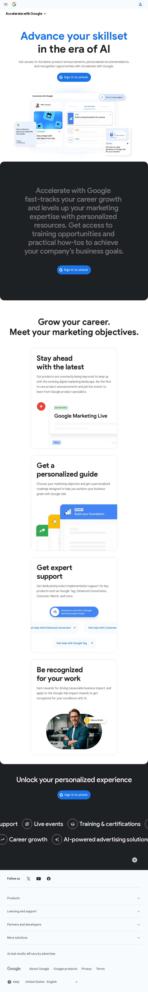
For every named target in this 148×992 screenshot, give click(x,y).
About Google (39, 969)
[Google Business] (14, 4)
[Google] (14, 969)
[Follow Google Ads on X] (28, 878)
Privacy (87, 969)
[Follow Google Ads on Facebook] (48, 878)
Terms (100, 969)
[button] (74, 898)
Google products (65, 969)
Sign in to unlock (76, 77)
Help (16, 982)
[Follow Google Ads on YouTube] (38, 878)
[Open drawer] (6, 4)
